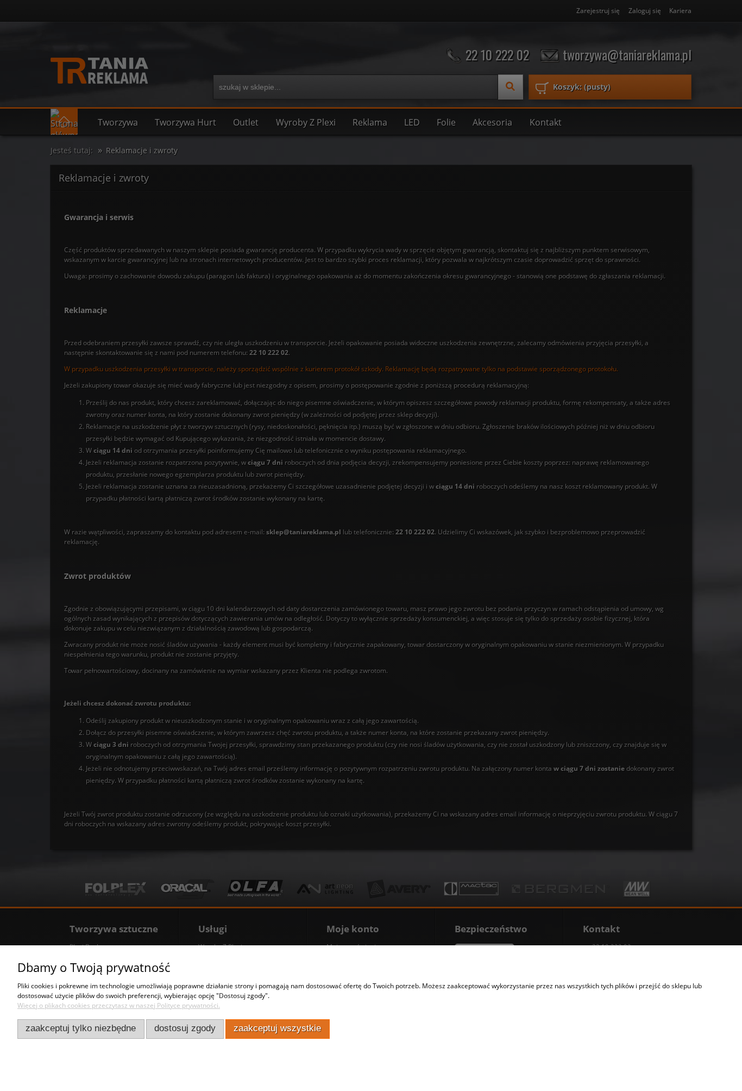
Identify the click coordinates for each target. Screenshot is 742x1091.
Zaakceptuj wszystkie (277, 1028)
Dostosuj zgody (185, 1028)
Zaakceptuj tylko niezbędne (81, 1028)
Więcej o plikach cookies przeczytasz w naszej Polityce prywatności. (118, 1005)
